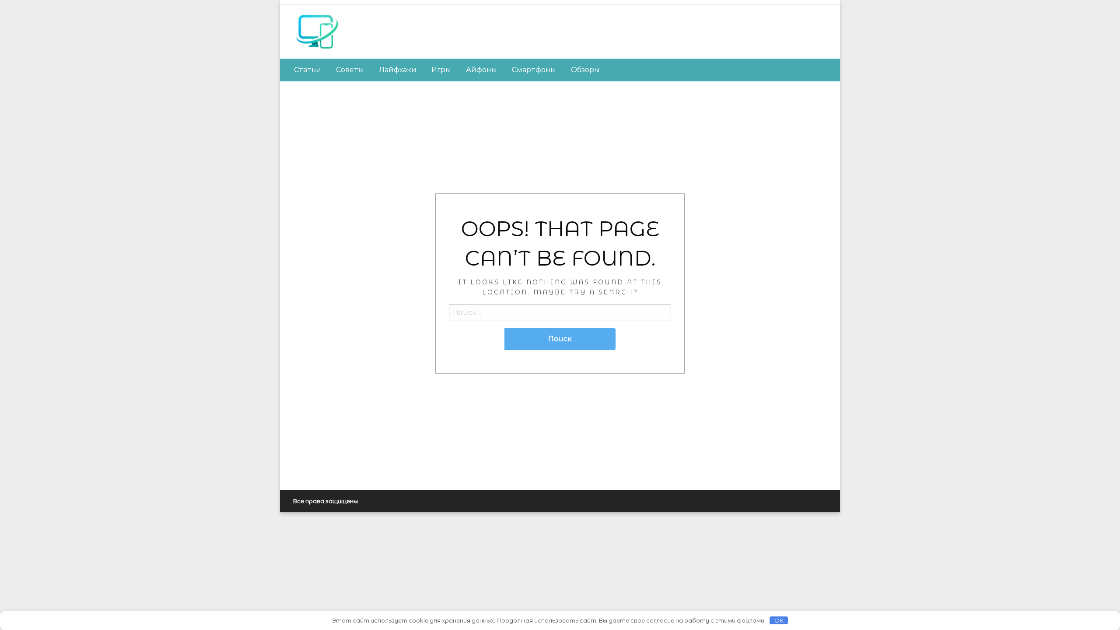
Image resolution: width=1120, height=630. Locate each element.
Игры (441, 70)
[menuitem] (308, 70)
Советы (350, 70)
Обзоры (585, 70)
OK (779, 620)
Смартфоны (534, 70)
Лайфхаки (397, 70)
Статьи (307, 70)
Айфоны (481, 70)
